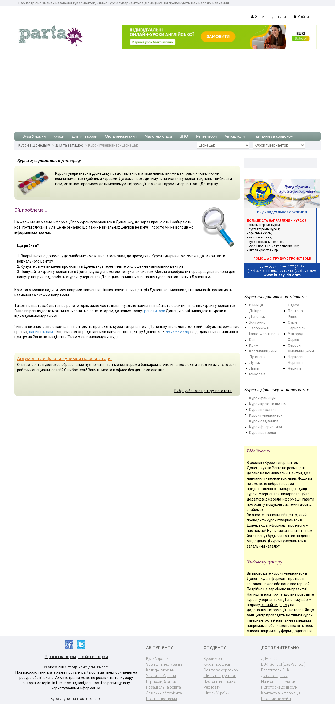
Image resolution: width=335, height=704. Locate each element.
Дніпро (255, 311)
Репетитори (206, 136)
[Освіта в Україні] (51, 35)
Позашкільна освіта (163, 687)
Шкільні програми (161, 699)
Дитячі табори (84, 136)
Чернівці (295, 362)
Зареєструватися (270, 17)
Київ (253, 340)
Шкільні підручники (220, 676)
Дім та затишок (69, 145)
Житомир (257, 322)
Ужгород (295, 334)
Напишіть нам (259, 594)
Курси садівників (264, 421)
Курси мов (213, 658)
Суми (292, 322)
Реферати (212, 687)
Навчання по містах (278, 681)
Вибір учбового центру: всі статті (203, 391)
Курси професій (217, 664)
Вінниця (256, 305)
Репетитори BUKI (275, 670)
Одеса (293, 305)
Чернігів (295, 368)
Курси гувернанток (265, 415)
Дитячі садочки (274, 676)
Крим (253, 345)
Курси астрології (263, 432)
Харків (293, 340)
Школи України (217, 693)
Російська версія (93, 657)
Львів (254, 368)
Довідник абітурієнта (164, 693)
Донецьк (257, 317)
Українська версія (60, 657)
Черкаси (295, 357)
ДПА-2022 (269, 658)
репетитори (154, 311)
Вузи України (34, 136)
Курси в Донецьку (34, 145)
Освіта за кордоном (221, 670)
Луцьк (254, 362)
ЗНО (184, 136)
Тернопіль (297, 328)
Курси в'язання (262, 410)
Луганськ (257, 357)
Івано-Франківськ (264, 334)
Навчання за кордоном (273, 136)
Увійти (303, 17)
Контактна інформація (280, 693)
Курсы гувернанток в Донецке (76, 698)
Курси (58, 136)
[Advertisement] (167, 87)
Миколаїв (257, 374)
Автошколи (235, 136)
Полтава (295, 311)
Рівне (292, 317)
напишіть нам (41, 332)
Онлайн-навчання (121, 136)
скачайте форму (177, 332)
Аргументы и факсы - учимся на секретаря (64, 358)
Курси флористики (265, 427)
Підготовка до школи (279, 687)
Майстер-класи (158, 136)
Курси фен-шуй (262, 398)
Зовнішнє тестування (164, 664)
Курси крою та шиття (267, 404)
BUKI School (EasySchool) (283, 664)
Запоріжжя (259, 328)
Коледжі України (160, 670)
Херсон (294, 345)
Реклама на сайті (276, 699)
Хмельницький (301, 351)
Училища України (161, 676)
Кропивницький (263, 351)
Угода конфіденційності (88, 667)
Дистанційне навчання (223, 681)
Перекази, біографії (163, 681)
